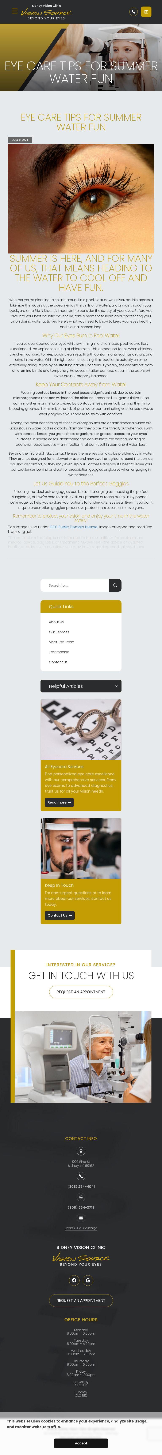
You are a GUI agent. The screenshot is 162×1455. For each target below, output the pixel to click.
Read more (57, 802)
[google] (88, 1280)
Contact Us (58, 662)
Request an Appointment (81, 992)
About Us (56, 622)
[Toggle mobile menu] (15, 11)
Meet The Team (61, 642)
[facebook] (74, 1280)
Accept (81, 1443)
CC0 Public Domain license (73, 527)
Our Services (59, 632)
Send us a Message (81, 1228)
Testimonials (59, 652)
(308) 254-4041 (81, 1187)
